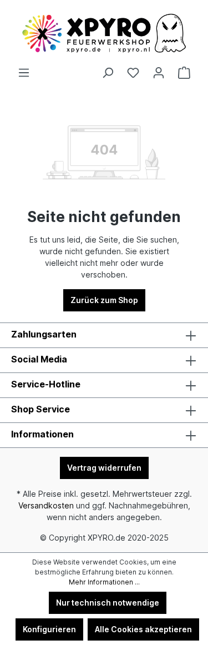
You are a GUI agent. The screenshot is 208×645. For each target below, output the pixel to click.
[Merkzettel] (133, 72)
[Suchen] (107, 72)
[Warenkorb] (184, 72)
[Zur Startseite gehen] (104, 33)
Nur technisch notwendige (107, 602)
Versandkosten (46, 505)
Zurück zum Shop (104, 300)
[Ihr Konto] (158, 72)
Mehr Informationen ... (104, 582)
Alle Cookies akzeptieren (143, 629)
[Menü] (24, 72)
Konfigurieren (49, 629)
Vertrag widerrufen (104, 467)
